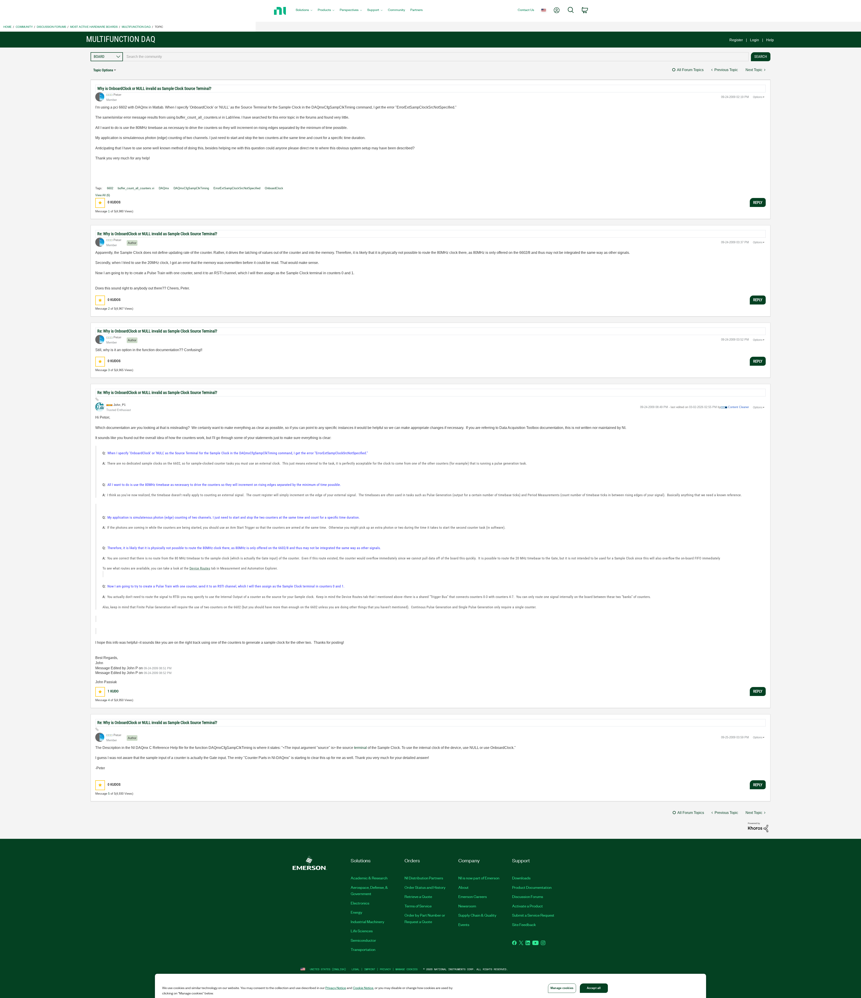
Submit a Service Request (533, 915)
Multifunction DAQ (136, 26)
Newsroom (467, 905)
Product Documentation (532, 887)
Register (736, 40)
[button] (100, 202)
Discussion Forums (51, 26)
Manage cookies (406, 969)
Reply (757, 202)
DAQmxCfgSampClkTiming (191, 188)
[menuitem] (304, 11)
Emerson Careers (472, 896)
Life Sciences (362, 930)
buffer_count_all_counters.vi (136, 188)
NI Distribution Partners (423, 877)
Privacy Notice (335, 987)
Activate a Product (527, 905)
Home (7, 26)
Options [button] (757, 97)
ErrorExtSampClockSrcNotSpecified (236, 188)
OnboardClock (274, 188)
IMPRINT (369, 969)
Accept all (594, 988)
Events (463, 924)
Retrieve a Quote (418, 896)
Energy (356, 912)
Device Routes (199, 568)
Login (754, 40)
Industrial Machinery (367, 921)
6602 (110, 188)
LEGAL (355, 969)
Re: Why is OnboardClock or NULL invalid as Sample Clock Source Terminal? (157, 233)
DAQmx (164, 188)
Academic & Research (369, 877)
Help (770, 40)
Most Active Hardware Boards (94, 26)
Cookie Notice (363, 987)
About (463, 887)
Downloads (521, 877)
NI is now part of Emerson (478, 877)
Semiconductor (363, 940)
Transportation (363, 949)
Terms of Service (418, 905)
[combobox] (436, 56)
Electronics (360, 902)
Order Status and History (425, 887)
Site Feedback (524, 924)
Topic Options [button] (103, 70)
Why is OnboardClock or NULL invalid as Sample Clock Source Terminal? (154, 88)
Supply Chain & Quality (477, 915)
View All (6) (102, 195)
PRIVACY (385, 969)
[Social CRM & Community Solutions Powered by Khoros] (758, 827)
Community (24, 26)
